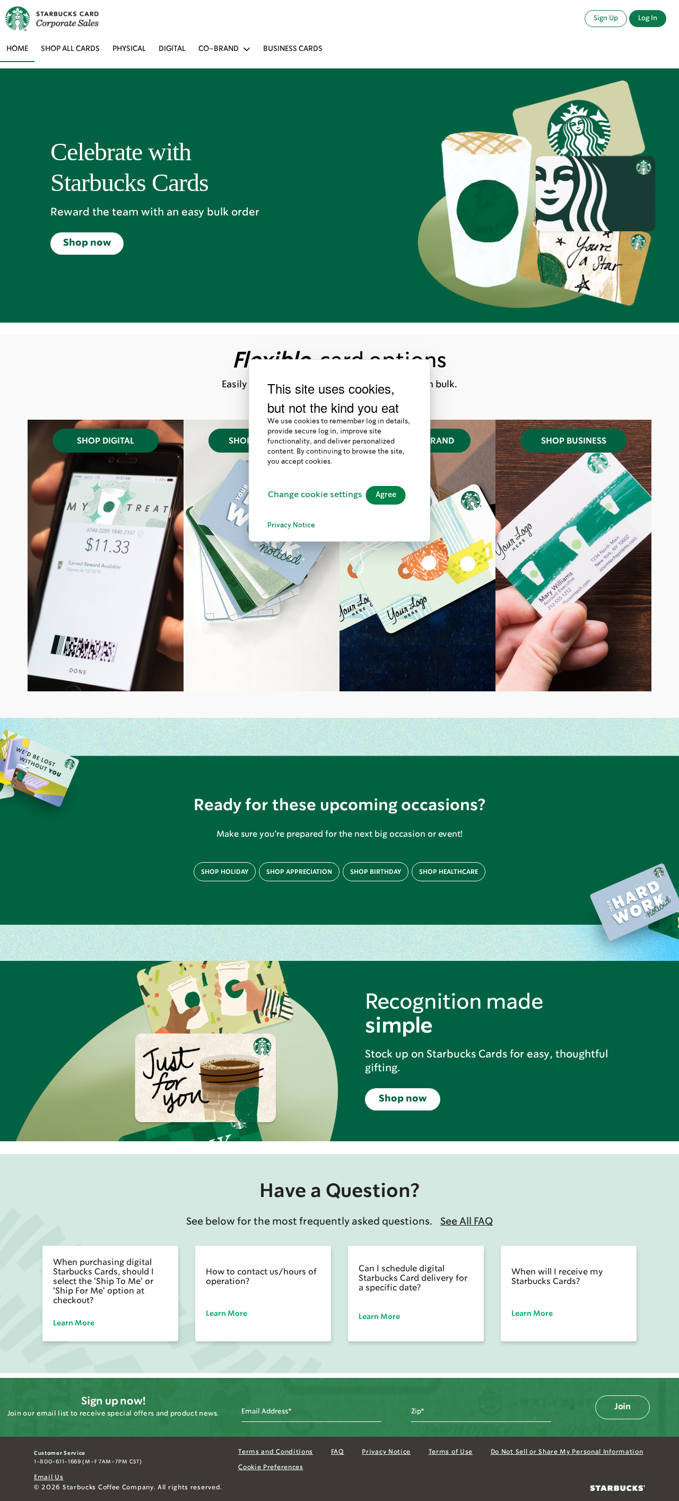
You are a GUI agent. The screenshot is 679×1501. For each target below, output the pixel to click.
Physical (129, 49)
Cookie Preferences (270, 1467)
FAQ (337, 1452)
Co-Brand (218, 49)
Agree (386, 494)
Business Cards (293, 49)
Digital (172, 49)
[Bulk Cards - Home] (52, 18)
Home (17, 49)
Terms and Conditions (275, 1452)
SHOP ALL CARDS (70, 49)
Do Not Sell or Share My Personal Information (567, 1452)
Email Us (49, 1477)
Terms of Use (451, 1452)
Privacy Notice (386, 1452)
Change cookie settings (315, 495)
